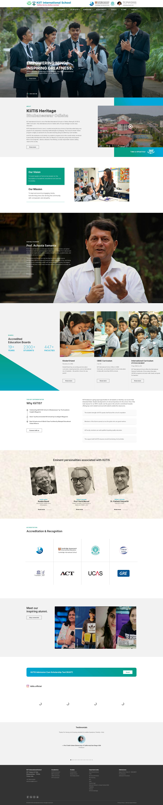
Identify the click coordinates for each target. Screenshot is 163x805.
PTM (90, 774)
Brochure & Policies (94, 775)
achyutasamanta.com (128, 5)
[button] (27, 93)
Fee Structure (122, 774)
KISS (90, 781)
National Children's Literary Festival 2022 (99, 785)
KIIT (90, 779)
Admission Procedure (124, 775)
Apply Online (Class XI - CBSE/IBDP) (128, 772)
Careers (91, 787)
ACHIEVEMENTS (101, 9)
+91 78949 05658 (30, 779)
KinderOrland (73, 772)
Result (128, 672)
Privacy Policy (121, 802)
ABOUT (50, 9)
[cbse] (112, 3)
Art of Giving (92, 777)
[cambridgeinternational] (102, 3)
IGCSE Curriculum (55, 772)
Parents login (92, 783)
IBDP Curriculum (55, 774)
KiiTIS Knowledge (93, 790)
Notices (91, 789)
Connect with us (34, 430)
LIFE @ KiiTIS (74, 9)
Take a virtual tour (138, 152)
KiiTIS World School (94, 772)
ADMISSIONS (87, 9)
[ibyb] (91, 3)
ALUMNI (123, 9)
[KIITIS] (48, 3)
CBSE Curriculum (55, 775)
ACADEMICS (61, 9)
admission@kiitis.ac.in (31, 781)
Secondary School (74, 775)
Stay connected (34, 617)
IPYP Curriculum (55, 777)
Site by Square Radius (131, 802)
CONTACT (134, 9)
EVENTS (113, 9)
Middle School (73, 774)
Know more (32, 78)
